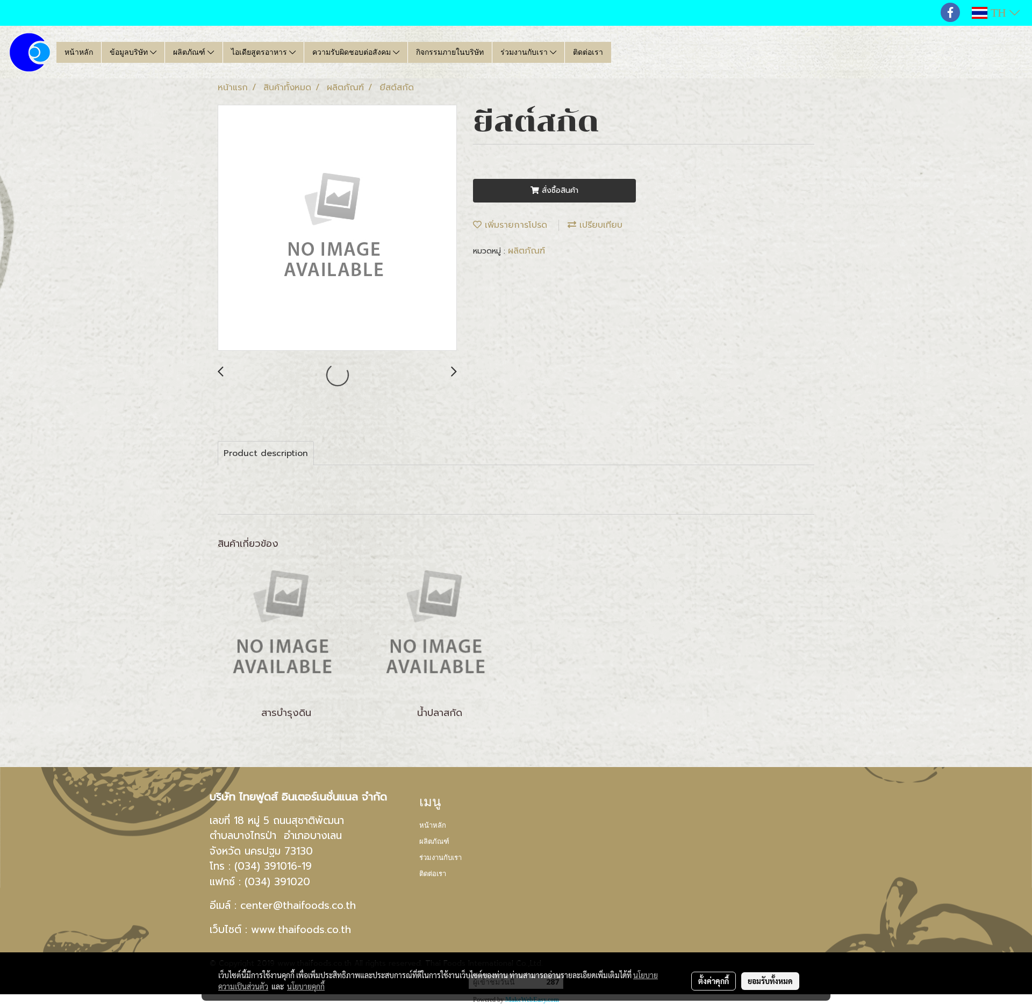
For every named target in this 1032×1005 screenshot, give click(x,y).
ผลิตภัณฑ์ (190, 52)
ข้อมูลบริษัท (130, 52)
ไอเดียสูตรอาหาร (260, 52)
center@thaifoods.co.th (298, 905)
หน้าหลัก (78, 52)
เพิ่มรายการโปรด (514, 225)
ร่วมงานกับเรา (525, 52)
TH (998, 12)
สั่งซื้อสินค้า (558, 190)
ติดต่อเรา (588, 52)
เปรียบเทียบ (599, 225)
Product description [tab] (266, 453)
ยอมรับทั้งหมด (770, 981)
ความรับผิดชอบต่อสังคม (352, 52)
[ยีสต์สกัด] (337, 228)
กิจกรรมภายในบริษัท (450, 52)
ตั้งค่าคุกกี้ (713, 981)
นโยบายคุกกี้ (306, 986)
